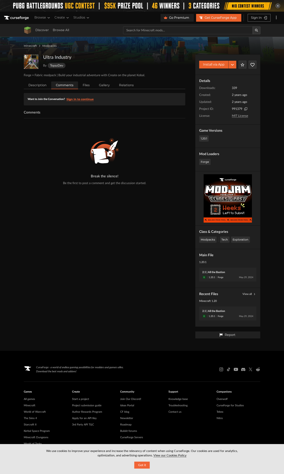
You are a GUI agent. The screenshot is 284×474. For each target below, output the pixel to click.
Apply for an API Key (84, 418)
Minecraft (30, 46)
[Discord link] (243, 369)
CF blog (124, 412)
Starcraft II (30, 424)
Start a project (80, 399)
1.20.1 (204, 138)
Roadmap (126, 424)
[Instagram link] (221, 369)
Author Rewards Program (87, 412)
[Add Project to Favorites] (242, 64)
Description (37, 85)
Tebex (220, 412)
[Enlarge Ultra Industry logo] (31, 61)
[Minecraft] (27, 30)
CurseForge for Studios (230, 405)
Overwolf (222, 399)
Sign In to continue (80, 99)
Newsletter (126, 418)
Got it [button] (142, 465)
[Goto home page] (17, 18)
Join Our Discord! (130, 399)
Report (230, 335)
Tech (224, 239)
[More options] (276, 18)
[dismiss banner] (277, 5)
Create (59, 17)
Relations (126, 85)
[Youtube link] (236, 369)
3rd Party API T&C (83, 424)
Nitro (220, 418)
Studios (79, 17)
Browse (40, 17)
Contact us (174, 412)
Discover (42, 30)
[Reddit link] (258, 369)
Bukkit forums (128, 431)
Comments (64, 85)
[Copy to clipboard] (246, 109)
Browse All (61, 30)
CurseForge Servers (131, 437)
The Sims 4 (30, 418)
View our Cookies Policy (169, 455)
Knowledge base (178, 399)
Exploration (240, 239)
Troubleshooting (178, 405)
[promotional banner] (142, 6)
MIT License (240, 115)
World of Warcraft (35, 412)
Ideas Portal (127, 405)
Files (86, 85)
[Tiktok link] (228, 369)
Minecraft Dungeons (36, 437)
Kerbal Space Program (37, 431)
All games (29, 399)
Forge (205, 162)
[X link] (250, 369)
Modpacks (49, 46)
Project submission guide (86, 405)
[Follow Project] (252, 64)
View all (247, 294)
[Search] (256, 30)
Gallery (104, 85)
